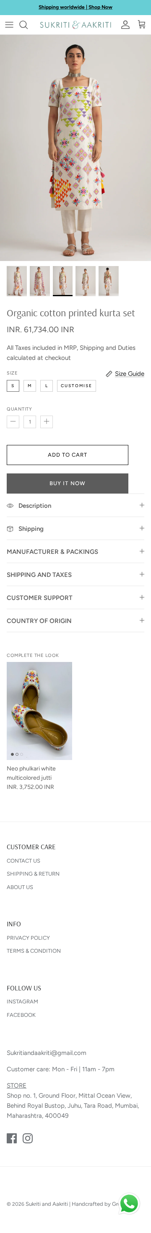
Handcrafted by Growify (102, 1204)
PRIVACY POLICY (28, 938)
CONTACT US (23, 861)
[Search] (27, 25)
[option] (75, 148)
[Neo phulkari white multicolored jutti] (39, 711)
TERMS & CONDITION (34, 951)
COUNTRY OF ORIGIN (39, 621)
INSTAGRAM (22, 1001)
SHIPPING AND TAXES (39, 575)
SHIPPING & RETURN (33, 874)
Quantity (19, 409)
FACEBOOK (21, 1015)
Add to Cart (67, 455)
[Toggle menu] (9, 25)
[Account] (123, 25)
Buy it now (67, 483)
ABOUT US (20, 887)
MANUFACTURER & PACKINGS (52, 552)
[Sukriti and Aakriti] (75, 24)
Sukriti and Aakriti (47, 1204)
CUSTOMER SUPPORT (40, 598)
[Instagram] (28, 1138)
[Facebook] (12, 1138)
